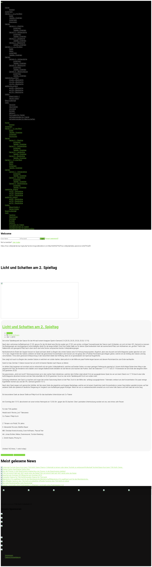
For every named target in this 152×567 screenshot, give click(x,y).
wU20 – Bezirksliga (16, 88)
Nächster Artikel (19, 455)
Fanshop (12, 105)
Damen (7, 57)
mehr (7, 102)
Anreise (12, 9)
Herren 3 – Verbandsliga (18, 32)
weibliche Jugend (11, 86)
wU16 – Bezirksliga (16, 92)
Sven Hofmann (14, 335)
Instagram (9, 12)
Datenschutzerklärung (13, 557)
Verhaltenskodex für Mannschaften (22, 119)
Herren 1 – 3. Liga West (13, 14)
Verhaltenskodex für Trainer (19, 117)
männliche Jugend (12, 78)
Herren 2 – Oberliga (16, 26)
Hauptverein (13, 107)
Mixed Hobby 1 (14, 96)
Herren (7, 24)
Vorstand (12, 109)
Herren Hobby (14, 98)
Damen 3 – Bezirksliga (17, 65)
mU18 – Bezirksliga (16, 82)
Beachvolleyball (10, 100)
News (11, 51)
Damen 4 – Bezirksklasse (18, 71)
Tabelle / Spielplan (15, 18)
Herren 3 (10, 333)
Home (7, 7)
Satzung (12, 113)
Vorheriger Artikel (7, 455)
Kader (11, 16)
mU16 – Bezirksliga (16, 84)
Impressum (9, 555)
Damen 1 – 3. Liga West (14, 47)
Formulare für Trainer (17, 115)
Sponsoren (13, 22)
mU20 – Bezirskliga (16, 80)
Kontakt (12, 111)
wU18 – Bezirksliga (16, 90)
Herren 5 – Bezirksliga (17, 43)
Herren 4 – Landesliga (17, 38)
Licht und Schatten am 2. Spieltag (30, 327)
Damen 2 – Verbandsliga (18, 59)
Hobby (7, 94)
